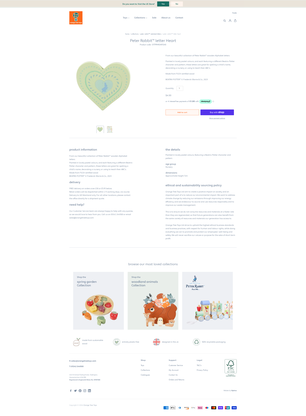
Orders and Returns (176, 379)
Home (127, 34)
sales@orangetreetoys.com (81, 218)
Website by (230, 390)
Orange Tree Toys (90, 405)
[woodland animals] (153, 301)
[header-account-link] (228, 20)
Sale (154, 17)
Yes (163, 4)
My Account (173, 370)
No (177, 4)
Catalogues (145, 374)
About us (165, 17)
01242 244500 (117, 214)
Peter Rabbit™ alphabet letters (150, 34)
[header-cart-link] (234, 20)
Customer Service (176, 365)
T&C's (199, 365)
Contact (179, 17)
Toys (125, 17)
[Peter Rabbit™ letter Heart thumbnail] (100, 129)
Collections (140, 17)
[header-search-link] (223, 20)
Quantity (170, 88)
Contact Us (173, 374)
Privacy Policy (202, 370)
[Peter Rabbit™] (207, 301)
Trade (234, 13)
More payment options (217, 118)
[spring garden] (98, 301)
